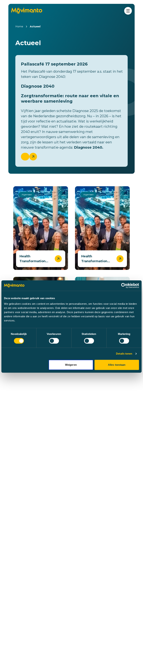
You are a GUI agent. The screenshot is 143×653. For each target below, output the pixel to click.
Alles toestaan (116, 364)
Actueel (35, 26)
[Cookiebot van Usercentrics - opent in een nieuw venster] (123, 285)
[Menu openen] (128, 11)
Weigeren (71, 364)
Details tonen (124, 353)
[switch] (54, 341)
